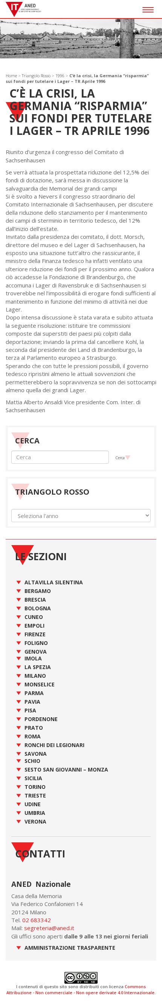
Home (11, 75)
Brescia (35, 599)
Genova (35, 651)
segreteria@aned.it (49, 928)
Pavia (32, 701)
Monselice (39, 684)
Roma (32, 736)
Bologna (37, 608)
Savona (35, 753)
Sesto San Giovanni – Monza (66, 769)
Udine (32, 804)
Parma (34, 693)
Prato (33, 727)
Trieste (35, 795)
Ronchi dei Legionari (54, 745)
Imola (33, 658)
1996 (59, 75)
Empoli (34, 625)
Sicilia (33, 778)
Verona (35, 821)
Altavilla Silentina (53, 582)
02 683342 (36, 920)
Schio (32, 760)
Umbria (34, 812)
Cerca (120, 457)
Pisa (30, 710)
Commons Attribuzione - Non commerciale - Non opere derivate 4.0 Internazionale (80, 989)
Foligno (36, 642)
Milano (35, 675)
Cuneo (33, 616)
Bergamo (37, 590)
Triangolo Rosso (36, 75)
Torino (35, 786)
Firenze (35, 634)
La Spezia (37, 667)
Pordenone (41, 719)
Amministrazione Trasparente (69, 947)
